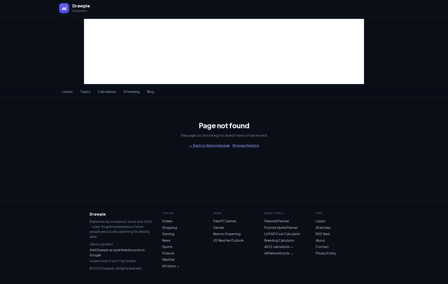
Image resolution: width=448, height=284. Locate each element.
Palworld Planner (276, 221)
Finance (168, 253)
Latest (67, 92)
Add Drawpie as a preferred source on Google (117, 252)
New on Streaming (227, 234)
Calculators (107, 92)
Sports (167, 247)
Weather (168, 259)
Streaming (131, 92)
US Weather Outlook (228, 240)
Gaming (168, 234)
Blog (150, 92)
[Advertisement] (224, 51)
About (320, 240)
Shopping (169, 228)
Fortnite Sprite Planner (281, 228)
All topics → (171, 266)
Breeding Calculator (279, 240)
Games (218, 228)
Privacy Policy (326, 253)
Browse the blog (246, 145)
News (166, 240)
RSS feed (323, 234)
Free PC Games (224, 221)
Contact (322, 247)
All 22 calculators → (279, 247)
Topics (85, 92)
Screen (167, 221)
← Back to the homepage (209, 145)
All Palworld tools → (278, 253)
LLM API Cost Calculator (282, 234)
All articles (323, 228)
